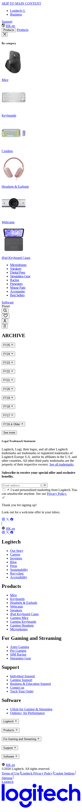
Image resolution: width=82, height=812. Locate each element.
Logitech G (17, 10)
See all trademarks (61, 464)
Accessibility (18, 577)
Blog (13, 562)
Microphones (19, 629)
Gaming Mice (19, 618)
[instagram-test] (4, 520)
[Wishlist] (5, 316)
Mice (13, 595)
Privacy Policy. (57, 493)
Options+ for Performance (27, 713)
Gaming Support (21, 680)
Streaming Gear (20, 658)
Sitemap (7, 778)
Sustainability (19, 569)
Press (13, 566)
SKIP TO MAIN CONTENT (21, 3)
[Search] (5, 310)
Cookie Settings (64, 773)
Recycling (17, 573)
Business (16, 14)
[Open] (5, 326)
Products (8, 30)
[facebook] (11, 520)
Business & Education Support (30, 684)
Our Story (16, 550)
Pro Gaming (18, 650)
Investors (16, 558)
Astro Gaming (19, 647)
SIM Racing (18, 654)
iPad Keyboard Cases (24, 614)
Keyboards (17, 599)
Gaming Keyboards (23, 621)
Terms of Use (11, 773)
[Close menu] (5, 34)
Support (7, 21)
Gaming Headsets (22, 625)
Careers (15, 554)
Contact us (17, 687)
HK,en (10, 26)
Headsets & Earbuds (23, 602)
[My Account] (5, 321)
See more (9, 432)
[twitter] (8, 520)
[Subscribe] (44, 485)
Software (8, 302)
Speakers (16, 610)
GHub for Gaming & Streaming (31, 709)
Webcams (16, 606)
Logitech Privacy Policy (37, 773)
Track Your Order (21, 691)
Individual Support (22, 676)
